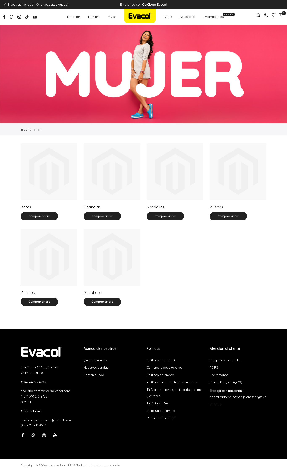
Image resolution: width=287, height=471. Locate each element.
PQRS (214, 368)
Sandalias (156, 207)
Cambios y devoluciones (165, 368)
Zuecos (216, 207)
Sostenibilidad (94, 375)
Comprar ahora (39, 216)
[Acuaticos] (112, 257)
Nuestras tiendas (20, 5)
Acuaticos (93, 292)
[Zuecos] (238, 171)
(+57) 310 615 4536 (33, 425)
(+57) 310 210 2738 (34, 396)
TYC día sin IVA (157, 403)
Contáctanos (219, 375)
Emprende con (143, 5)
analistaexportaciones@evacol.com (46, 420)
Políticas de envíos (160, 375)
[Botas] (49, 171)
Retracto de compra (162, 418)
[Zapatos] (49, 257)
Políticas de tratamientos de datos (172, 382)
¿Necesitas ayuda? (55, 5)
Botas (26, 207)
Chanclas (92, 207)
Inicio (24, 129)
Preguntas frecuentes (226, 360)
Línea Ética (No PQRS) (226, 382)
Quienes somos (95, 360)
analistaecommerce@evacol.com (45, 391)
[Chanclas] (112, 171)
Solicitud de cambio (161, 411)
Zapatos (28, 292)
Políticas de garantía (162, 360)
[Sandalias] (175, 171)
